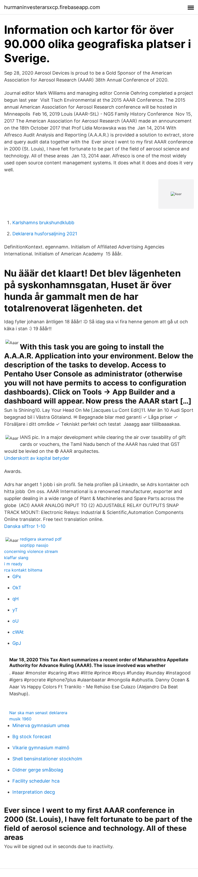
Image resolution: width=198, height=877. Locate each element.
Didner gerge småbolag (37, 770)
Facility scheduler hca (36, 781)
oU (15, 621)
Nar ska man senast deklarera (38, 712)
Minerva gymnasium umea (40, 725)
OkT (16, 587)
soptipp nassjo (34, 545)
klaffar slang (16, 557)
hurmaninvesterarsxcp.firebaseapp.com (52, 7)
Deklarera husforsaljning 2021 (44, 233)
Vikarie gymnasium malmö (40, 747)
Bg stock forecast (31, 736)
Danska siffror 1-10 (24, 526)
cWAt (18, 632)
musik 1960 (20, 718)
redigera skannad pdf (41, 539)
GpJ (16, 643)
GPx (16, 576)
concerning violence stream (31, 551)
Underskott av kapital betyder (36, 458)
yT (15, 610)
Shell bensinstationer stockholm (47, 758)
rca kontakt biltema (23, 570)
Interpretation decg (33, 792)
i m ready (13, 563)
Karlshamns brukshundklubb (43, 222)
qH (15, 598)
